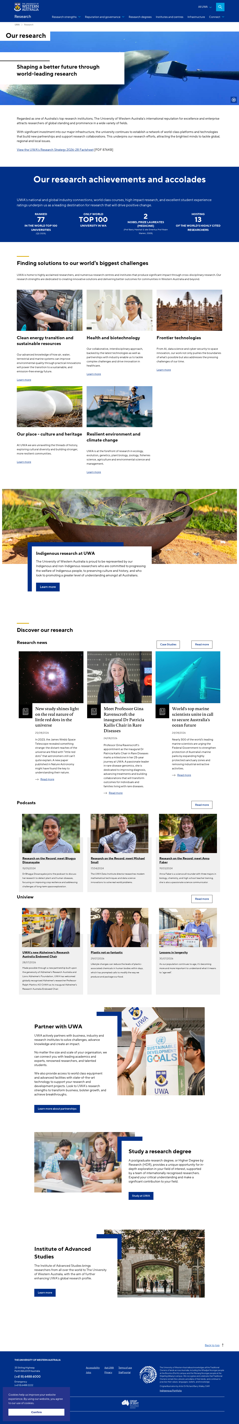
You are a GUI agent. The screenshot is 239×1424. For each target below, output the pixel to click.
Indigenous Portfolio (171, 1390)
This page (19, 1417)
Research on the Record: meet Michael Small (118, 860)
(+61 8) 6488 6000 (28, 1376)
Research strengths (64, 16)
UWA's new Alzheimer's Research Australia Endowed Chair (45, 954)
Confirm (36, 1412)
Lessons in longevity (173, 952)
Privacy (108, 1372)
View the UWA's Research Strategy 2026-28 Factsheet (55, 150)
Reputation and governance (102, 16)
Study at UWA (141, 1196)
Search (220, 7)
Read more (47, 779)
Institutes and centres (169, 16)
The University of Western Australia (38, 1360)
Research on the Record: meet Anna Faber (184, 860)
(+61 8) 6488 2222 (24, 1385)
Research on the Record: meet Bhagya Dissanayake (49, 860)
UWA (17, 24)
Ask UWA (109, 1367)
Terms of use (125, 1367)
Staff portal (124, 1372)
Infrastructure (196, 16)
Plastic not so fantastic (107, 952)
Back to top (212, 1345)
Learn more (24, 380)
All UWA (203, 6)
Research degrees (140, 16)
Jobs (88, 1372)
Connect (214, 16)
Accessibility (93, 1367)
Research (28, 24)
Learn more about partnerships (57, 1109)
